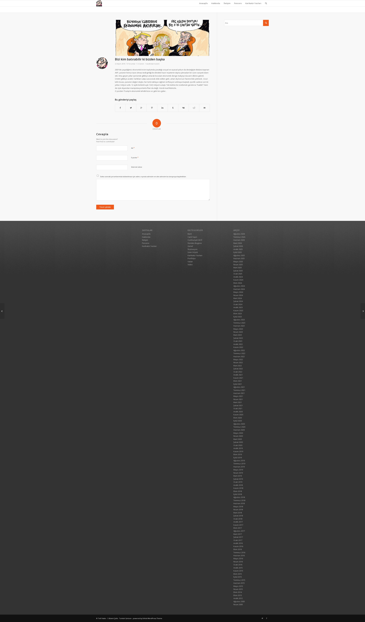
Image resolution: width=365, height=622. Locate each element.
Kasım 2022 (238, 347)
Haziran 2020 (239, 430)
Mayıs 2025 (238, 261)
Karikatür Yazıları (253, 3)
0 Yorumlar (131, 64)
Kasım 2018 (238, 488)
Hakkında (215, 3)
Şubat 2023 (238, 338)
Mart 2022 (237, 365)
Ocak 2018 (237, 519)
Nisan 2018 (238, 509)
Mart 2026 (237, 243)
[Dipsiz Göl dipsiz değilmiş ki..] (2, 311)
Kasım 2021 (238, 378)
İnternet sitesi (136, 167)
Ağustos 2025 (239, 255)
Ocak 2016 (237, 564)
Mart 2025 (237, 267)
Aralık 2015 (238, 567)
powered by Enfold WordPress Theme (147, 618)
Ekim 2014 (237, 592)
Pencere (238, 3)
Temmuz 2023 (239, 322)
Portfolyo (192, 258)
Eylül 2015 (237, 577)
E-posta (134, 157)
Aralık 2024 (238, 277)
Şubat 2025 (238, 270)
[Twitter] (262, 618)
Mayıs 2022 (238, 359)
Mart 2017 (237, 534)
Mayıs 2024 (238, 292)
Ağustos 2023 (239, 319)
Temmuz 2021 (239, 390)
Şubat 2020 (238, 442)
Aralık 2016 (238, 543)
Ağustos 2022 (239, 350)
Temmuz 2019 (239, 463)
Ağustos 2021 (239, 387)
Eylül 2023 (237, 316)
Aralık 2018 (238, 485)
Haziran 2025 (239, 258)
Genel (141, 64)
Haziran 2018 (239, 503)
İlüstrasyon (192, 249)
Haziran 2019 (239, 466)
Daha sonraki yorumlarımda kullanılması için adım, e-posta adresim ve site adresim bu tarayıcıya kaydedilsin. (143, 176)
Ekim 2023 (237, 313)
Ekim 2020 (237, 417)
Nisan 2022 (238, 362)
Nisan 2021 (238, 399)
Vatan (190, 261)
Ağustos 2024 (239, 286)
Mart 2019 (237, 476)
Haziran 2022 (239, 356)
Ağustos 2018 (239, 497)
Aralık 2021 (238, 374)
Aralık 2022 (238, 344)
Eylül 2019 (237, 457)
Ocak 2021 (237, 408)
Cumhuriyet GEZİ (195, 240)
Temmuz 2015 (239, 580)
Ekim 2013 (237, 595)
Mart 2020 (237, 439)
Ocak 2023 (237, 341)
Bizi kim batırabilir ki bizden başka (140, 59)
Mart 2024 (237, 298)
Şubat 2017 (238, 537)
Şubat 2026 (238, 246)
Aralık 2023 (238, 307)
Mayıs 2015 (238, 586)
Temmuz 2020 (239, 427)
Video (190, 264)
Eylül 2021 (237, 384)
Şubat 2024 (238, 301)
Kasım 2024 (238, 280)
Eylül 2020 (237, 420)
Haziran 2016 (239, 555)
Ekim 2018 (237, 491)
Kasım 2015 (238, 570)
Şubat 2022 (238, 368)
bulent (156, 64)
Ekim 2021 (237, 381)
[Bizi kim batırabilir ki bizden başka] (162, 38)
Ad (133, 148)
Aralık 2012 (238, 598)
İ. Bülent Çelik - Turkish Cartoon (119, 618)
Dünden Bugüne (195, 243)
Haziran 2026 (239, 240)
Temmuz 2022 (239, 353)
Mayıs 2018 (238, 506)
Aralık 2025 (238, 249)
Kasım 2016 (238, 546)
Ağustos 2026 (239, 234)
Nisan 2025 (238, 264)
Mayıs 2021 (238, 396)
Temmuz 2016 (239, 552)
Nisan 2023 (238, 332)
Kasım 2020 (238, 414)
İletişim (227, 3)
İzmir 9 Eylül (193, 252)
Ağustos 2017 (239, 531)
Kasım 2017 (238, 525)
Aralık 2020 (238, 411)
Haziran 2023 (239, 325)
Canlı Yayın (192, 237)
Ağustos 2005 (239, 601)
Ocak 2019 (237, 482)
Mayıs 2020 (238, 433)
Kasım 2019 (238, 451)
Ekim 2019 (237, 454)
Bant (190, 234)
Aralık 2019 (238, 448)
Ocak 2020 (237, 445)
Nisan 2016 (238, 561)
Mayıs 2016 (238, 558)
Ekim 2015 (237, 574)
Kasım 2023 (238, 310)
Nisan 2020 (238, 436)
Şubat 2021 (238, 405)
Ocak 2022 (237, 371)
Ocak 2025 (237, 273)
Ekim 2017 (237, 528)
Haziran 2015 (239, 583)
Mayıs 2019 (238, 469)
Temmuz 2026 (239, 237)
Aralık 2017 (238, 521)
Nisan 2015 (238, 589)
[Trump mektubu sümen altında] (363, 311)
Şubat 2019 (238, 479)
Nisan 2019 (238, 473)
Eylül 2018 (237, 494)
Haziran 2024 (239, 289)
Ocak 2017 (237, 540)
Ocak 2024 (237, 304)
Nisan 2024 (238, 295)
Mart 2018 (237, 512)
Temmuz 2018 (239, 500)
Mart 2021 (237, 402)
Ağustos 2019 (239, 460)
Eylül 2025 (237, 252)
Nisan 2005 (238, 604)
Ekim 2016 (237, 549)
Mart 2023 (237, 335)
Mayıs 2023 (238, 329)
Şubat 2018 (238, 515)
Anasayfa (203, 3)
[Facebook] (266, 618)
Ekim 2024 (237, 283)
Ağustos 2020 (239, 424)
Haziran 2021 (239, 393)
